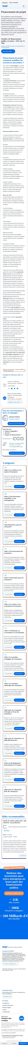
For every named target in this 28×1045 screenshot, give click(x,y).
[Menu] (23, 6)
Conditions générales (7, 1005)
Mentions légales (6, 1007)
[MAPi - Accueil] (5, 6)
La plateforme (5, 1003)
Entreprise (5, 2)
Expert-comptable (13, 2)
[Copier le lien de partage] (9, 388)
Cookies (4, 1009)
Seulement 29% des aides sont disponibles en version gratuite (13, 46)
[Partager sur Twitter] (14, 388)
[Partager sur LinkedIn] (12, 388)
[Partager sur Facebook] (17, 388)
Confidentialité (6, 1011)
